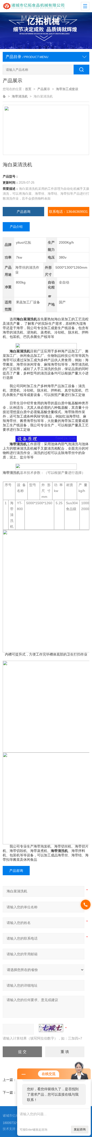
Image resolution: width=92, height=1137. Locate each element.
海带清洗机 (20, 96)
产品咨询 (23, 212)
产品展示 (43, 89)
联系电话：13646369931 (68, 212)
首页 (28, 89)
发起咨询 (80, 1129)
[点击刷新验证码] (51, 1028)
